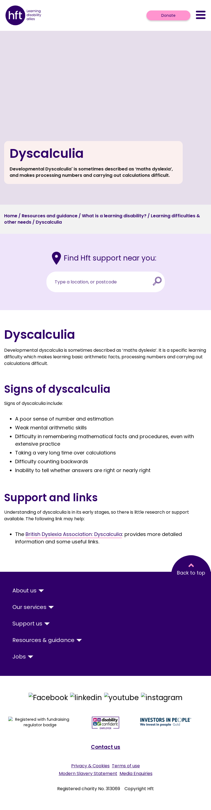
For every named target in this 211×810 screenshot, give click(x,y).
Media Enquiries (136, 773)
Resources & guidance (44, 640)
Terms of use (126, 766)
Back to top (191, 572)
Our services (30, 607)
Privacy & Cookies (90, 766)
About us (25, 590)
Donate (168, 15)
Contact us (105, 747)
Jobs (19, 656)
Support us (28, 623)
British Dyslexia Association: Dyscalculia (74, 534)
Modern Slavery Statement (88, 773)
